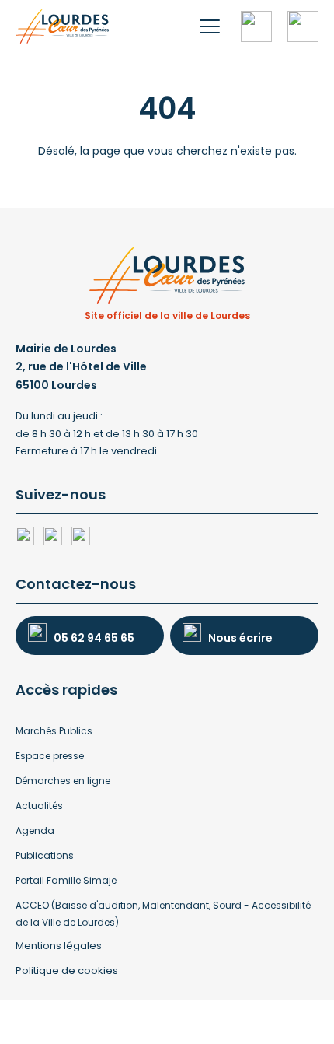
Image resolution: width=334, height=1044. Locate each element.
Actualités (39, 805)
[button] (209, 26)
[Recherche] (256, 26)
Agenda (35, 830)
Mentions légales (59, 945)
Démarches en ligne (63, 780)
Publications (45, 855)
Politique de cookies (67, 970)
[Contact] (302, 26)
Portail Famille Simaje (66, 880)
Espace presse (50, 755)
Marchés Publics (54, 730)
